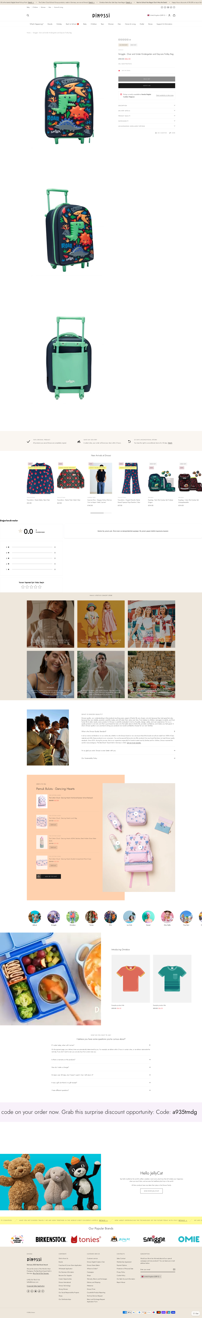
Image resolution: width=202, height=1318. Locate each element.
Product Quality (124, 116)
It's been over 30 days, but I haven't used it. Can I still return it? (72, 1075)
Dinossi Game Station (93, 1265)
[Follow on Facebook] (162, 7)
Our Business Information (66, 1272)
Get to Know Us (63, 1258)
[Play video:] (97, 936)
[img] (123, 40)
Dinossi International (65, 1282)
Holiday (59, 24)
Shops (60, 1296)
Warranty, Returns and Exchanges (97, 1279)
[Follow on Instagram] (165, 7)
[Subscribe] (174, 1269)
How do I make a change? (60, 1067)
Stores (150, 24)
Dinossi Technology (64, 1286)
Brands (50, 24)
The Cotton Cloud (55, 795)
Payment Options (122, 1265)
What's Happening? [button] (36, 24)
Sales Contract (121, 1258)
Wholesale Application (65, 1269)
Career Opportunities (65, 1279)
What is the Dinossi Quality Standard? (94, 732)
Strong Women (63, 1289)
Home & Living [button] (130, 24)
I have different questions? (60, 1090)
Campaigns (90, 1272)
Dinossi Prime (91, 1289)
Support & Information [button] (164, 24)
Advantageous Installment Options (131, 126)
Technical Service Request (94, 1296)
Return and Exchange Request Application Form (96, 1300)
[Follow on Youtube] (168, 7)
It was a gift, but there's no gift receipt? (64, 1082)
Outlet (142, 24)
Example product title (118, 1005)
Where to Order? (92, 1269)
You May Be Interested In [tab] (101, 1132)
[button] (31, 547)
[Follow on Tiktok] (171, 7)
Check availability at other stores (164, 95)
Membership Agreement (124, 1262)
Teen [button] (102, 24)
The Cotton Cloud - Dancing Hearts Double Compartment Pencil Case (70, 859)
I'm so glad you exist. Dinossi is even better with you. (99, 750)
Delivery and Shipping (93, 1282)
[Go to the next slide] (175, 478)
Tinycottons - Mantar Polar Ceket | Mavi (68, 500)
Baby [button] (85, 24)
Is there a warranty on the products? (63, 1059)
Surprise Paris (91, 497)
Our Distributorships (65, 1299)
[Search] (28, 15)
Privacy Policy (121, 1272)
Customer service (92, 1258)
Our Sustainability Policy (89, 758)
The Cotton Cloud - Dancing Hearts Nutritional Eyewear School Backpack (71, 798)
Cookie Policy (121, 1275)
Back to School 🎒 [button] (72, 24)
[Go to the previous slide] (26, 478)
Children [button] (94, 24)
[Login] (169, 15)
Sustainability (123, 121)
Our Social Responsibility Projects (69, 1292)
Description (122, 106)
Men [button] (119, 24)
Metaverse (90, 1286)
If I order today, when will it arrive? (63, 1045)
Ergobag (150, 497)
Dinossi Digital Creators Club (96, 1262)
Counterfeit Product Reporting (96, 1292)
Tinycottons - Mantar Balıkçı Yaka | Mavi (38, 500)
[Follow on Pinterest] (174, 7)
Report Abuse (121, 1282)
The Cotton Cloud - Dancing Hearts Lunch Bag (63, 818)
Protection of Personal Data (125, 1269)
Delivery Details (124, 111)
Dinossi (33, 1312)
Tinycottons (31, 497)
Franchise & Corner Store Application (70, 1265)
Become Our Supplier (65, 1275)
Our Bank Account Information (126, 1279)
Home (29, 33)
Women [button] (111, 24)
